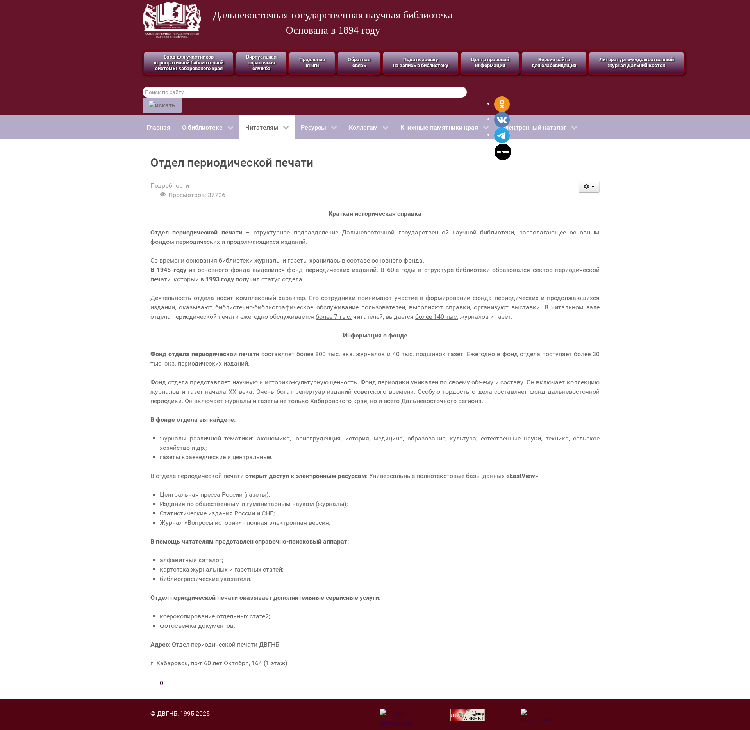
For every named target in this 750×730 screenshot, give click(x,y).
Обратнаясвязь (359, 62)
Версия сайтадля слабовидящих (554, 62)
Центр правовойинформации (490, 62)
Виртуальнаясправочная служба (261, 62)
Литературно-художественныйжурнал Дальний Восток (636, 62)
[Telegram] (502, 135)
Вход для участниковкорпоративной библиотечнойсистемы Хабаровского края (188, 62)
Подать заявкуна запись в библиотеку (420, 62)
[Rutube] (503, 151)
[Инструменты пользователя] (589, 187)
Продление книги (312, 62)
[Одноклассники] (502, 103)
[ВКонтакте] (502, 119)
